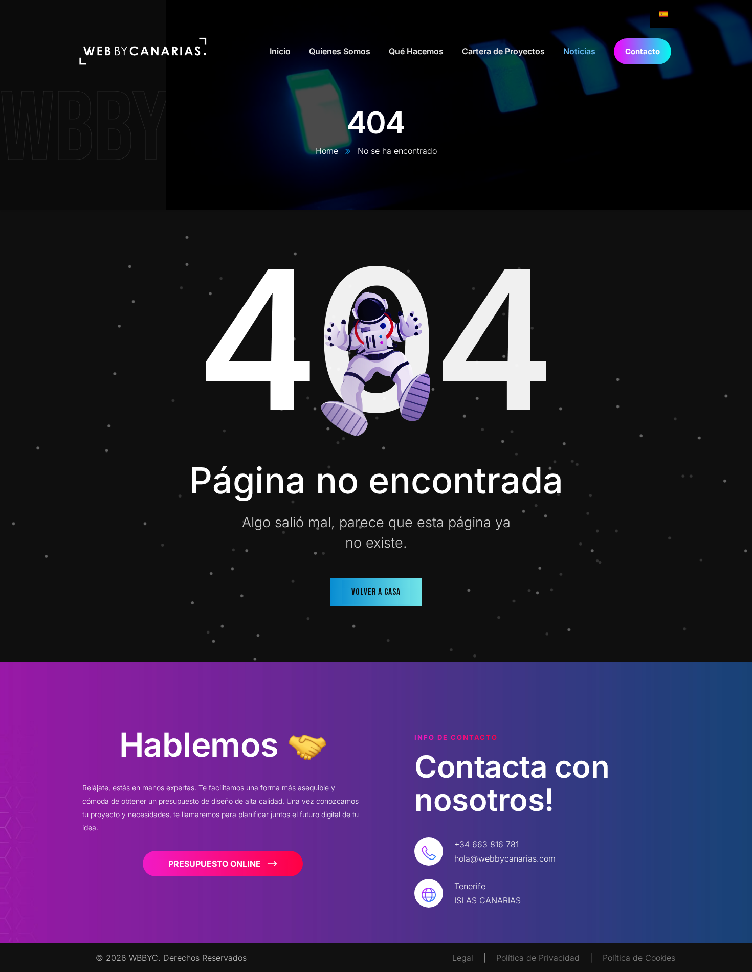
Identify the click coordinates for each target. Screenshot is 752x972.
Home (327, 151)
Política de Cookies (639, 958)
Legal (462, 958)
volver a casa (376, 591)
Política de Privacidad (538, 958)
